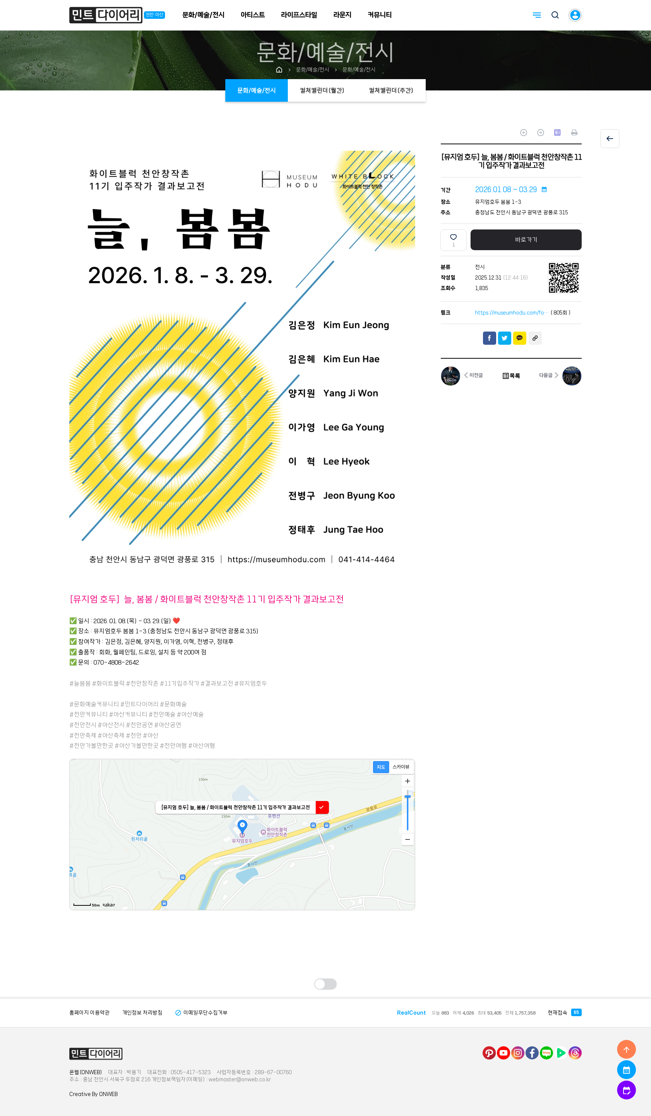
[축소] (408, 839)
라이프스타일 (299, 15)
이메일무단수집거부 (201, 1013)
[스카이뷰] (401, 767)
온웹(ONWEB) (85, 1072)
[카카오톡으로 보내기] (519, 338)
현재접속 (563, 1013)
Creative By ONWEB (93, 1094)
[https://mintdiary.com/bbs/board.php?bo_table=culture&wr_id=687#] (95, 1054)
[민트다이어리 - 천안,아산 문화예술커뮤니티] (105, 17)
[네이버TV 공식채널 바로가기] (560, 1053)
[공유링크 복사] (535, 338)
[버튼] (555, 15)
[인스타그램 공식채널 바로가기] (517, 1053)
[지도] (381, 767)
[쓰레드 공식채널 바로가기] (575, 1053)
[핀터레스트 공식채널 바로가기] (489, 1053)
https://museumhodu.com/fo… (512, 313)
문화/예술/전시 (203, 15)
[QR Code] (564, 277)
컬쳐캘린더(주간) (391, 90)
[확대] (408, 781)
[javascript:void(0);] (574, 133)
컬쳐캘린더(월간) (322, 90)
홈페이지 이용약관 (89, 1013)
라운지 (342, 15)
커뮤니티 (380, 15)
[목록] (610, 138)
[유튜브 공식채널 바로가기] (503, 1053)
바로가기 (526, 239)
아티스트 (253, 15)
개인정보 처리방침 (142, 1013)
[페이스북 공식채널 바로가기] (532, 1053)
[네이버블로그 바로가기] (546, 1053)
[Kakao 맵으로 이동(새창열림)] (109, 905)
